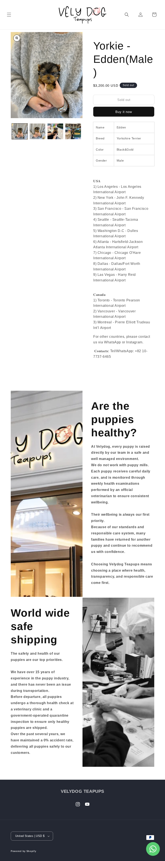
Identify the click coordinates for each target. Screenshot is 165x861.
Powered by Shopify (23, 851)
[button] (9, 14)
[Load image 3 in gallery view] (55, 131)
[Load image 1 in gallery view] (20, 131)
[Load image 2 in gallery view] (37, 131)
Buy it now (123, 112)
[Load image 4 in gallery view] (73, 131)
